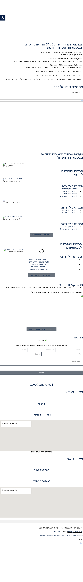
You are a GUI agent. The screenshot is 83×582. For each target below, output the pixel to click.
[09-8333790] (41, 465)
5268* (41, 403)
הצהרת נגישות (67, 536)
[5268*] (41, 398)
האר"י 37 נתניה (41, 414)
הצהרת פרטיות (78, 536)
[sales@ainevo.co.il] (41, 379)
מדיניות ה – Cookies (46, 536)
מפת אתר (57, 536)
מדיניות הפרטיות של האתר (44, 369)
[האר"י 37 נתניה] (41, 409)
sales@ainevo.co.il (41, 384)
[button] (4, 165)
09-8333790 (41, 470)
